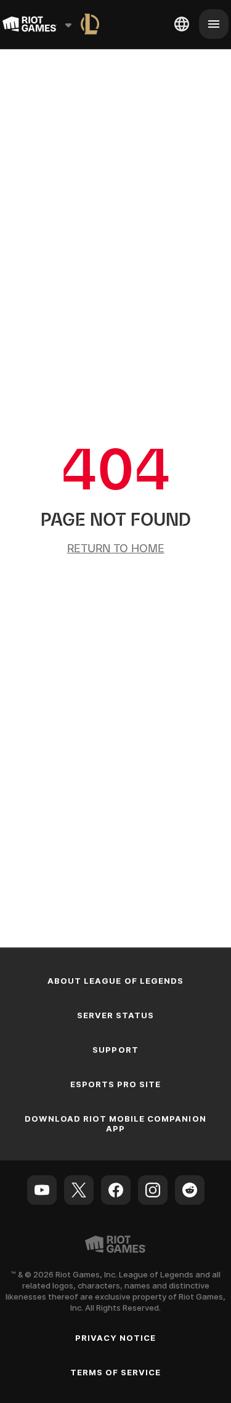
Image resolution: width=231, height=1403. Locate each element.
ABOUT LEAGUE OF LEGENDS (115, 981)
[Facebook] (115, 1190)
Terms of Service (115, 1372)
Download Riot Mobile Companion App (115, 1123)
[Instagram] (152, 1190)
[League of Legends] (90, 24)
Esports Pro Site (115, 1084)
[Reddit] (189, 1190)
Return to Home (115, 548)
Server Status (116, 1015)
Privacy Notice (115, 1338)
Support (115, 1050)
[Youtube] (41, 1190)
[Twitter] (78, 1190)
